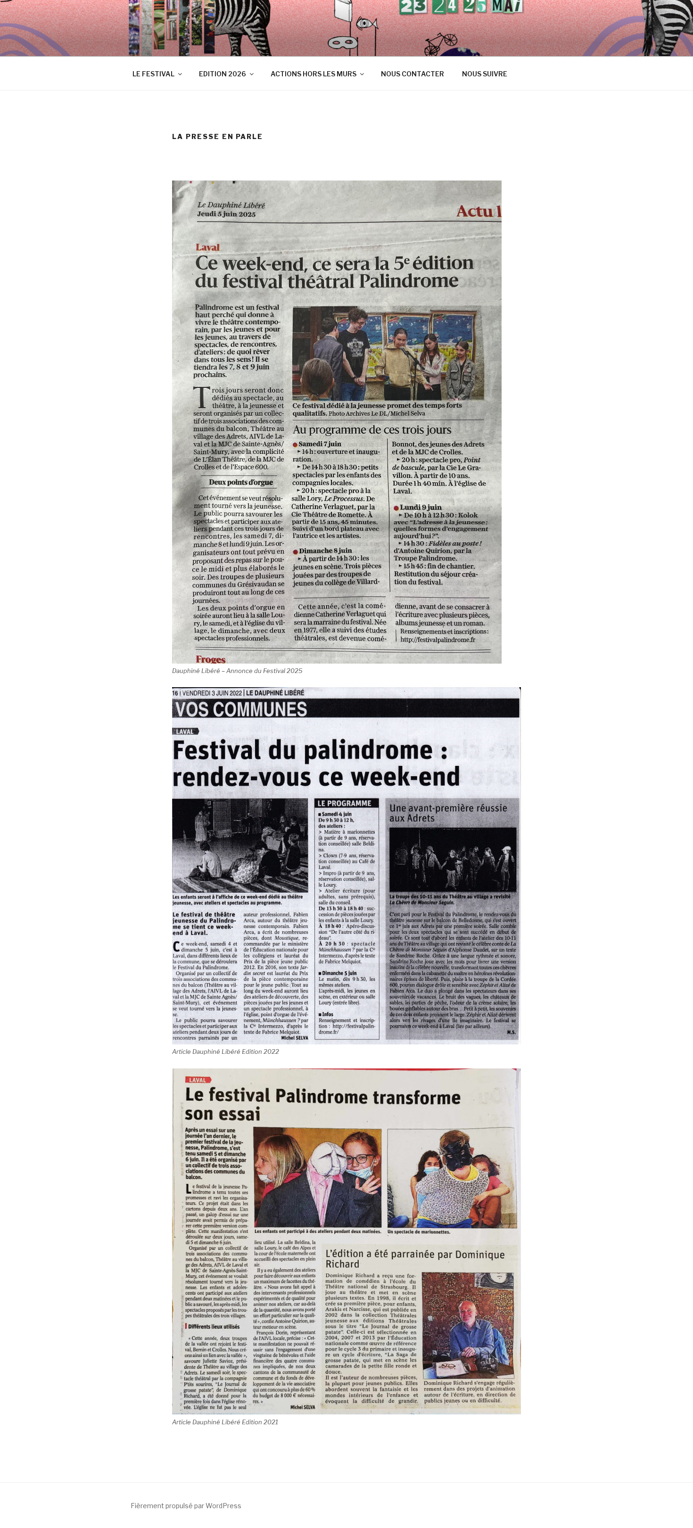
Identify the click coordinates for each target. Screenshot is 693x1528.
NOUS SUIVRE (484, 74)
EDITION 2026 (222, 74)
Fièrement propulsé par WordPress (186, 1506)
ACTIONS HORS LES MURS (313, 74)
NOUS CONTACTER (412, 74)
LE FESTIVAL (153, 74)
